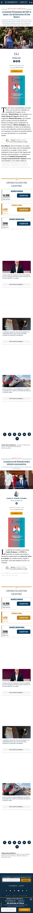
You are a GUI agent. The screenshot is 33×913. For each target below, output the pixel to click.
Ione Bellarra (6, 448)
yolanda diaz (6, 857)
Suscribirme (24, 909)
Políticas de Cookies (23, 895)
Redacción (16, 58)
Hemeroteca (8, 895)
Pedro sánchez (22, 855)
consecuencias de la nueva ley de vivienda (16, 854)
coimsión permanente (14, 446)
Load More (16, 865)
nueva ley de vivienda (9, 855)
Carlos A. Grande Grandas (16, 498)
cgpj (3, 446)
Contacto (15, 895)
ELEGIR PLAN (24, 195)
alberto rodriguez (24, 445)
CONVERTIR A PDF (17, 71)
